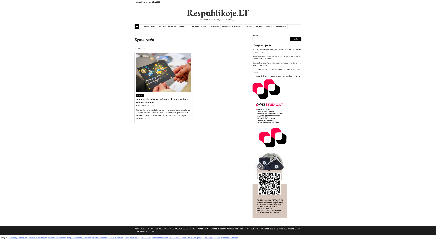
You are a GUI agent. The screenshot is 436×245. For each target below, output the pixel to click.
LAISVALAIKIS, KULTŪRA (232, 26)
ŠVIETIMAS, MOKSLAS (167, 26)
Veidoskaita (146, 237)
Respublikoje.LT (218, 13)
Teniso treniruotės (160, 237)
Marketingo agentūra (18, 237)
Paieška (256, 35)
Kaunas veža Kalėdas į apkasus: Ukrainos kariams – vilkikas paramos (163, 100)
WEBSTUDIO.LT (141, 229)
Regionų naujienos (212, 237)
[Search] (299, 26)
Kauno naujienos (195, 237)
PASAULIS (215, 26)
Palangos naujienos (229, 237)
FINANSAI (183, 26)
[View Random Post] (295, 26)
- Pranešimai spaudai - (178, 237)
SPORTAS (269, 26)
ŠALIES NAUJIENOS (148, 26)
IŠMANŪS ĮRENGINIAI (253, 26)
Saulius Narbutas (115, 237)
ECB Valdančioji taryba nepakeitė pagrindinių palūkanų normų (276, 76)
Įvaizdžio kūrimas (132, 237)
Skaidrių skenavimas (57, 237)
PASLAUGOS (281, 26)
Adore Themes (148, 231)
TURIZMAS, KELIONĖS (199, 26)
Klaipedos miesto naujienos (79, 237)
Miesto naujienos (99, 237)
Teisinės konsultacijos (37, 237)
